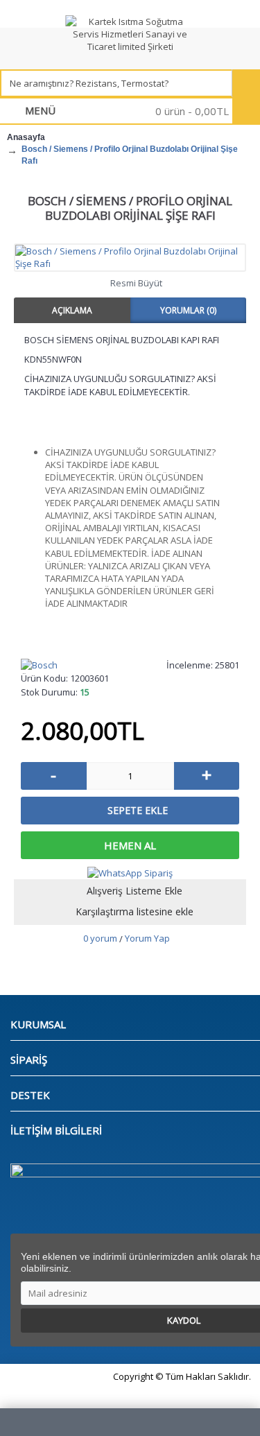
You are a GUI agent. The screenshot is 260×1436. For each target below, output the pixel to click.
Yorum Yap (147, 938)
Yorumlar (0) (188, 310)
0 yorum (100, 938)
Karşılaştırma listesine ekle (134, 911)
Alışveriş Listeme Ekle (134, 890)
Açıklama (72, 310)
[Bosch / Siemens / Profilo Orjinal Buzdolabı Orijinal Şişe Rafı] (130, 257)
